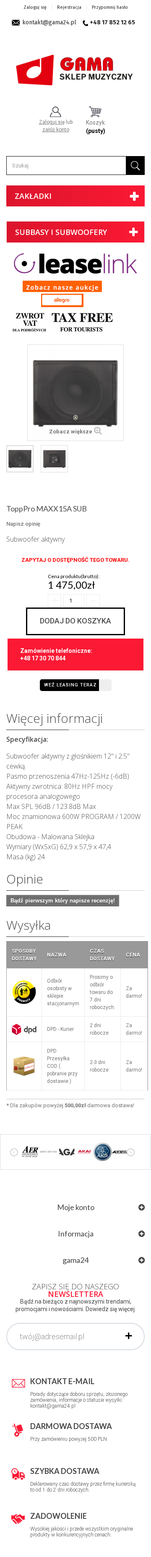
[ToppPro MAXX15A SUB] (20, 459)
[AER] (30, 1151)
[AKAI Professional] (85, 1151)
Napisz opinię (23, 524)
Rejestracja (69, 7)
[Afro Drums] (48, 1151)
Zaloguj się (35, 7)
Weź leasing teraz (70, 685)
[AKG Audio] (103, 1151)
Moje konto (75, 1207)
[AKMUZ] (121, 1151)
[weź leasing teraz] (75, 263)
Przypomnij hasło (110, 7)
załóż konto (55, 130)
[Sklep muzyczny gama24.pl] (75, 67)
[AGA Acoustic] (66, 1151)
